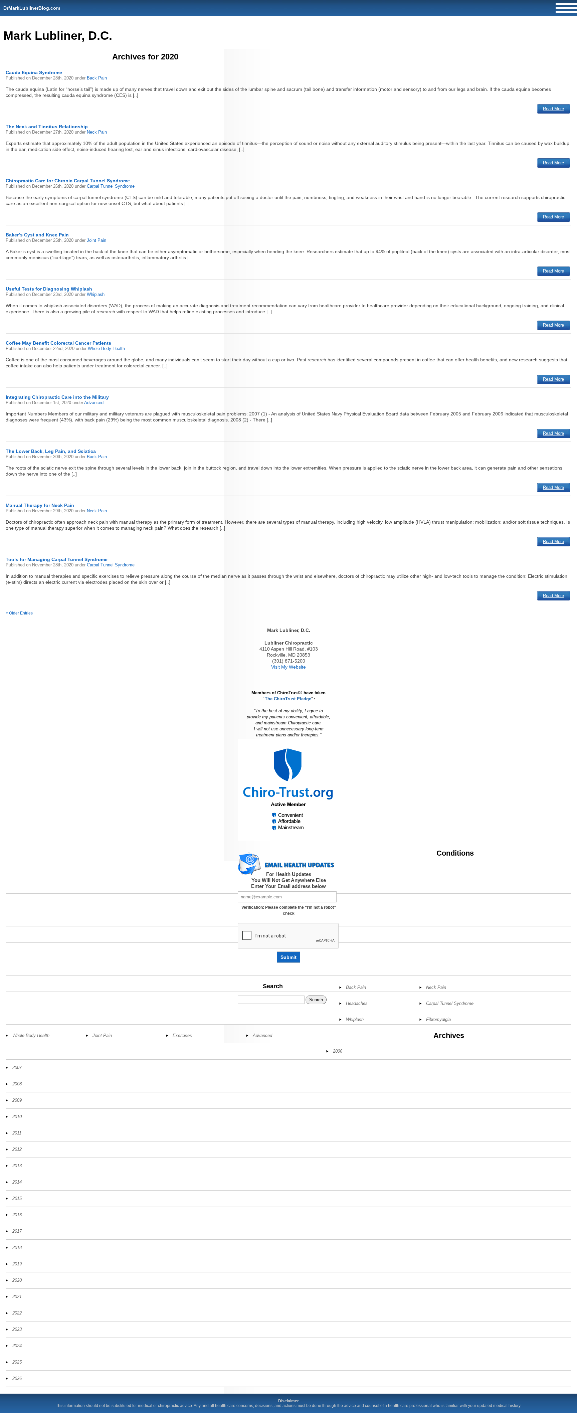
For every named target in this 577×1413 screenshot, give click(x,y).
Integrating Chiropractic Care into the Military (57, 397)
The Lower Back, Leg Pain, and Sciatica (51, 451)
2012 (17, 1149)
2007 (17, 1067)
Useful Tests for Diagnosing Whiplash (49, 289)
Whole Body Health (106, 348)
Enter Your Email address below (288, 886)
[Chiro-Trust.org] (288, 790)
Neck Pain (97, 132)
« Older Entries (19, 613)
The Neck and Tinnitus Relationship (47, 126)
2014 (17, 1182)
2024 (17, 1345)
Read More (553, 108)
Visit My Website (288, 667)
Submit (288, 957)
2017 (17, 1231)
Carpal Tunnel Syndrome (111, 186)
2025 (17, 1362)
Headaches (357, 1003)
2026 (17, 1378)
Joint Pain (96, 240)
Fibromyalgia (438, 1019)
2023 (17, 1329)
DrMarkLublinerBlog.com (31, 8)
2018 (17, 1247)
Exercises (182, 1035)
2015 (17, 1198)
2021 (17, 1296)
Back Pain (97, 77)
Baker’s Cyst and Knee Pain (37, 234)
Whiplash (96, 294)
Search (273, 986)
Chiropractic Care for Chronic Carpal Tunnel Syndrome (68, 180)
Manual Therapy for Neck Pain (40, 505)
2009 (17, 1100)
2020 (17, 1280)
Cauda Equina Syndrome (34, 72)
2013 (17, 1165)
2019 (17, 1263)
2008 (17, 1083)
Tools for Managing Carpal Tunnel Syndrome (57, 559)
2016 (17, 1214)
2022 (17, 1312)
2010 (17, 1116)
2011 (16, 1132)
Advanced (94, 402)
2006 (337, 1051)
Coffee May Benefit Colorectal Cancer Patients (58, 343)
